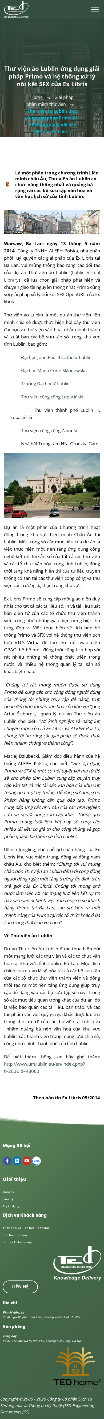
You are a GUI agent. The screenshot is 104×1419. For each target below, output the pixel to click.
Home (36, 97)
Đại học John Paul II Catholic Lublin (56, 357)
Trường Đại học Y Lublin (45, 383)
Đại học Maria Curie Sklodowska (54, 370)
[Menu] (95, 9)
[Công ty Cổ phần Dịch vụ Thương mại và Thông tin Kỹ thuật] (16, 9)
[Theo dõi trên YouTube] (26, 1161)
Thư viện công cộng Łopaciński (52, 397)
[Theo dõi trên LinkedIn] (17, 1161)
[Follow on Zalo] (36, 1161)
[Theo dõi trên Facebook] (7, 1161)
